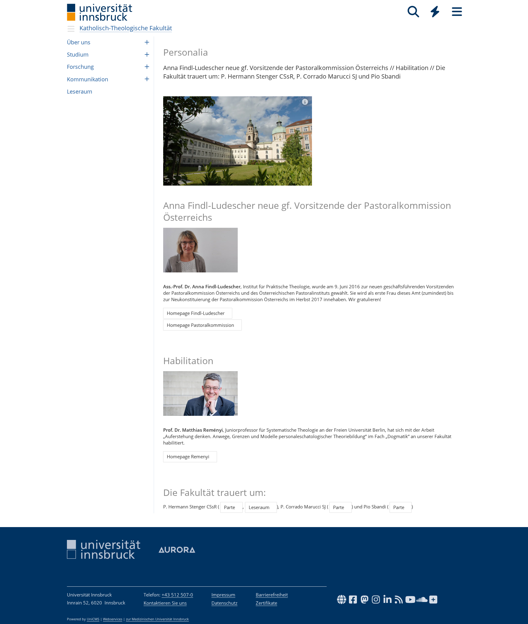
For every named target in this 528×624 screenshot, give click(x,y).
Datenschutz (224, 603)
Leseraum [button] (261, 507)
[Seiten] (457, 12)
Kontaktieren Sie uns (165, 603)
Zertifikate (266, 603)
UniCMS (93, 619)
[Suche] (413, 12)
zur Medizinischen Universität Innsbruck (157, 619)
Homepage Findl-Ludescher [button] (197, 313)
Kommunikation (87, 79)
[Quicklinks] (435, 12)
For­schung (80, 66)
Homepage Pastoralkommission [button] (202, 325)
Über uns (78, 42)
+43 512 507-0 (177, 595)
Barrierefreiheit (272, 595)
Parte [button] (231, 507)
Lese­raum (79, 91)
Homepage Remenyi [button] (190, 456)
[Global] (435, 12)
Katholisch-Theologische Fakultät (125, 28)
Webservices (112, 619)
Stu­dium (78, 54)
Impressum (223, 595)
